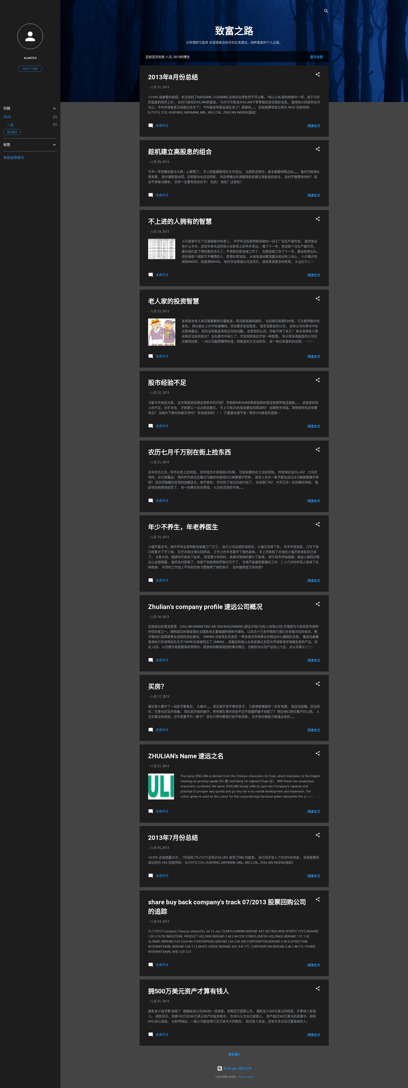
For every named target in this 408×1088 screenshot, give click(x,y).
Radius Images (246, 1076)
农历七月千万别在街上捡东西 (189, 452)
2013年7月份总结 (173, 837)
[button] (317, 75)
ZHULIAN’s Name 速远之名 (186, 756)
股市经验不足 (167, 382)
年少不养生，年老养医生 (183, 527)
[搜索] (326, 11)
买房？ (157, 686)
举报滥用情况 (13, 158)
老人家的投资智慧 (173, 301)
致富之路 (234, 31)
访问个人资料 (30, 68)
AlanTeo (30, 58)
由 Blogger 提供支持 (236, 1068)
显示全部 (316, 57)
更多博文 (234, 1054)
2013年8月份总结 (173, 77)
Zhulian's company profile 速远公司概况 (205, 606)
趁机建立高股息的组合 (180, 151)
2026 (7, 117)
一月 (10, 125)
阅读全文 (313, 126)
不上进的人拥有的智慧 (180, 221)
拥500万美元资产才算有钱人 (188, 991)
